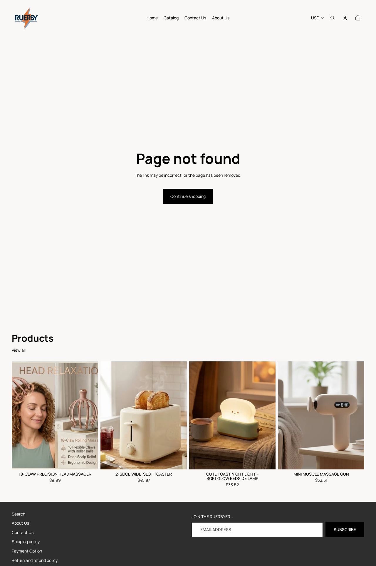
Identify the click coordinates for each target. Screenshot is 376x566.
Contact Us (22, 532)
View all (19, 350)
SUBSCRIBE (345, 529)
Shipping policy (26, 541)
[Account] (344, 17)
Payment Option (27, 551)
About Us (20, 523)
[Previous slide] (109, 415)
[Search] (332, 17)
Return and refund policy (35, 560)
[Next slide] (178, 415)
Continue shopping (188, 196)
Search (18, 514)
